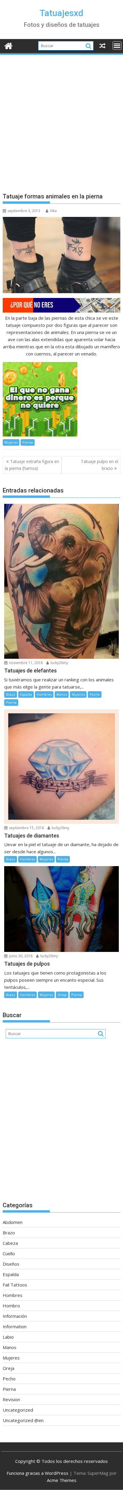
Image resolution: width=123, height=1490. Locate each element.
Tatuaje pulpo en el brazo (99, 465)
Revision (11, 1399)
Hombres (44, 694)
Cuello (9, 1253)
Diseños (11, 1264)
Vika (53, 210)
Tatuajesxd (61, 13)
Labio (8, 1337)
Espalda (26, 694)
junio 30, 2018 (20, 955)
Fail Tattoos (15, 1285)
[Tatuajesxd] (8, 45)
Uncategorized (18, 1410)
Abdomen (12, 1222)
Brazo (10, 694)
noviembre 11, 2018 (25, 662)
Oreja (62, 994)
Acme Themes (61, 1480)
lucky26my (59, 662)
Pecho (95, 694)
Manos (61, 694)
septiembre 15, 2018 (26, 827)
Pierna (27, 442)
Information (15, 1326)
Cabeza (10, 1243)
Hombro (11, 1306)
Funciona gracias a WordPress (37, 1473)
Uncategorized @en (23, 1420)
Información (15, 1316)
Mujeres (11, 442)
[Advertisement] (61, 120)
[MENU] (117, 45)
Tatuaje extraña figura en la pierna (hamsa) (32, 465)
